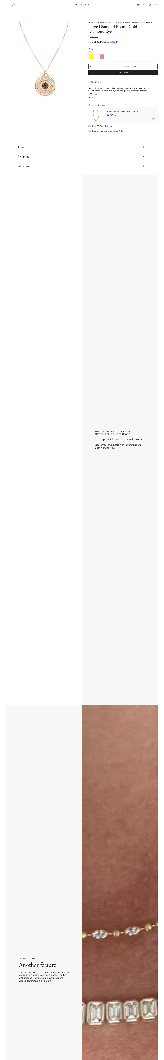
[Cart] (156, 5)
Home (90, 22)
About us (23, 166)
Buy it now (123, 73)
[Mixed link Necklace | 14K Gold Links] (96, 115)
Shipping (23, 156)
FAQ (21, 147)
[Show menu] (7, 5)
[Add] (153, 119)
